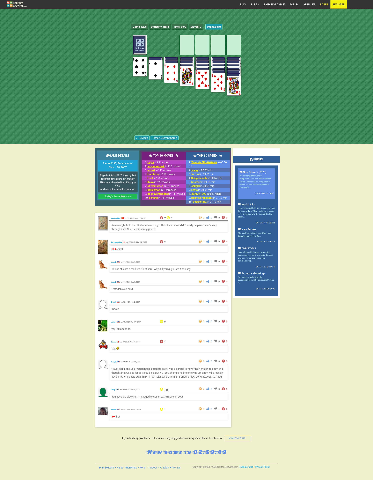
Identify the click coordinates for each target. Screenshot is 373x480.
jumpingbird (116, 218)
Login (324, 4)
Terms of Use (246, 467)
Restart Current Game (164, 137)
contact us (237, 438)
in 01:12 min (207, 201)
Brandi (113, 302)
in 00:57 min (206, 178)
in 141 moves (166, 193)
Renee (113, 410)
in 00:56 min (202, 174)
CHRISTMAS (248, 248)
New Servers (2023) (254, 172)
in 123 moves (158, 182)
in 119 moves (161, 174)
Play (243, 4)
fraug (113, 390)
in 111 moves (159, 170)
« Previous (142, 137)
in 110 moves (164, 166)
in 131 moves (163, 185)
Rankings (131, 467)
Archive (176, 467)
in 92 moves (158, 162)
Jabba (113, 342)
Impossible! (214, 26)
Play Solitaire (106, 467)
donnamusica (116, 242)
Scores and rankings (253, 273)
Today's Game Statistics (118, 196)
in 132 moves (161, 189)
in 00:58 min (203, 182)
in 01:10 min (209, 197)
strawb (114, 262)
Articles (309, 4)
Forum (294, 4)
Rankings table (274, 4)
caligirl (114, 322)
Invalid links (248, 204)
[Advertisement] (351, 78)
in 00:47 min (201, 170)
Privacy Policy (262, 467)
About (153, 467)
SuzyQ (114, 362)
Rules (255, 4)
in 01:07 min (206, 193)
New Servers (249, 229)
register (339, 4)
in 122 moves (158, 178)
